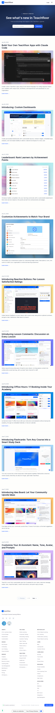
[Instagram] (13, 618)
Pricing (3, 672)
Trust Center (40, 656)
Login (48, 2)
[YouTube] (10, 618)
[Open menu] (51, 2)
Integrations (40, 695)
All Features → (5, 674)
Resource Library (5, 661)
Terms (38, 659)
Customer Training (23, 638)
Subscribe (38, 26)
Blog (38, 644)
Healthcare (21, 660)
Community (4, 646)
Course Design (5, 634)
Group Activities (5, 651)
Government (22, 662)
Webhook (39, 686)
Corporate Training (23, 634)
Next (34, 598)
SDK (38, 688)
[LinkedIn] (3, 618)
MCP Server (40, 692)
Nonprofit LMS (22, 658)
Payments (4, 670)
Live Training (4, 649)
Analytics (4, 656)
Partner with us (22, 645)
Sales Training (22, 641)
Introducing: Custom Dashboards (19, 107)
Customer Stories (41, 649)
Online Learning (23, 632)
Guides (38, 669)
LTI (38, 690)
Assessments (5, 636)
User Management (6, 665)
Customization (5, 638)
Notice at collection (18, 711)
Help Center (40, 678)
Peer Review (4, 644)
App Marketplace (41, 697)
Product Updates (41, 666)
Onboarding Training (24, 636)
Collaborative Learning (42, 636)
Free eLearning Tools (42, 671)
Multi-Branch (4, 668)
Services (21, 648)
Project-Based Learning (42, 638)
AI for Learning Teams (7, 632)
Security (39, 654)
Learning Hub (40, 646)
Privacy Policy (40, 661)
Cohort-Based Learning (42, 632)
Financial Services (23, 664)
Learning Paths (5, 663)
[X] (6, 618)
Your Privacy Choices (32, 711)
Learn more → (6, 93)
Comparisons (40, 675)
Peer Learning (40, 634)
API (38, 683)
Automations (4, 659)
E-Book (38, 673)
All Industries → (22, 667)
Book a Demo (49, 705)
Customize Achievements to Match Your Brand (26, 216)
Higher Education (23, 655)
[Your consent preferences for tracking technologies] (2, 710)
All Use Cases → (23, 650)
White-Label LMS (23, 643)
